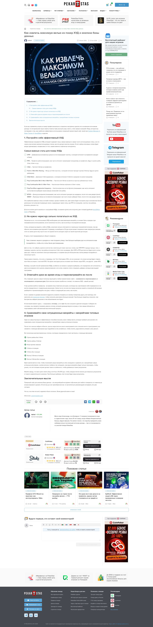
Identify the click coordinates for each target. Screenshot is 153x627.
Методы (98, 449)
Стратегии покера (35, 28)
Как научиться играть (57, 594)
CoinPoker (48, 441)
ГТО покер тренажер (97, 600)
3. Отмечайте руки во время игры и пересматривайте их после (49, 114)
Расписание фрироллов (77, 609)
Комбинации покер (56, 597)
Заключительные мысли (37, 120)
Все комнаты (114, 609)
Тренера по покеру (56, 606)
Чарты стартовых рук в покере (79, 603)
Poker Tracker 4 (29, 133)
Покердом (116, 224)
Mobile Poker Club (118, 271)
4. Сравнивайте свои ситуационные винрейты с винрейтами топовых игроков (54, 117)
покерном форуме (39, 297)
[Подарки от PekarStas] (107, 4)
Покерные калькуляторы (98, 609)
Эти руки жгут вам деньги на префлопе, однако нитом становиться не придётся (89, 496)
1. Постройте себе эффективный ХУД (40, 105)
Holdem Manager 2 (94, 131)
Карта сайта (112, 624)
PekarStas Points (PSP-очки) (78, 600)
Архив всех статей (75, 509)
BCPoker (115, 259)
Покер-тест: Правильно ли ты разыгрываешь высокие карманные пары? (115, 113)
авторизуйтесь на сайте (67, 529)
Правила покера (55, 600)
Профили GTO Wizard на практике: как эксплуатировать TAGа (34, 496)
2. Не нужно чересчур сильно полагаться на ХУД (44, 111)
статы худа (28, 436)
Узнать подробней (116, 54)
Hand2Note (38, 133)
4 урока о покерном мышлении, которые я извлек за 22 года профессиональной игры (116, 89)
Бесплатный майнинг (77, 606)
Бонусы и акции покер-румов (99, 606)
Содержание (31, 101)
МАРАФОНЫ (36, 10)
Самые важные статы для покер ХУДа (44, 108)
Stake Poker (49, 455)
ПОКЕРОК (116, 248)
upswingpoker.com (37, 396)
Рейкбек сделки (75, 594)
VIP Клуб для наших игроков (79, 597)
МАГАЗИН (94, 10)
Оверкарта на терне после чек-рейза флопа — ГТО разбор (62, 496)
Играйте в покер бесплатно (99, 603)
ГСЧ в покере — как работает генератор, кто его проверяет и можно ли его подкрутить (116, 70)
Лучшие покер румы (96, 594)
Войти (121, 4)
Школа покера (55, 603)
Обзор (87, 449)
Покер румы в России (97, 597)
